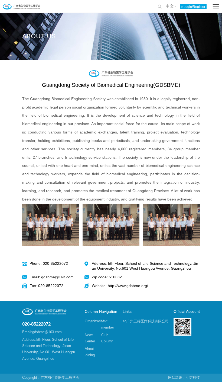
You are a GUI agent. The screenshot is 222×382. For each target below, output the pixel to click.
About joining (90, 352)
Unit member (107, 324)
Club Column (107, 338)
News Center (90, 338)
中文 (170, 6)
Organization (93, 321)
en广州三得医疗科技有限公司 (146, 321)
